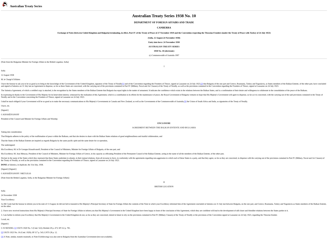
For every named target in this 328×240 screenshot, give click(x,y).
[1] (123, 84)
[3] (185, 101)
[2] (202, 84)
